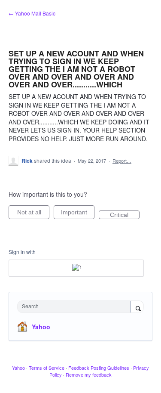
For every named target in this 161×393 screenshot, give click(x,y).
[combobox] (75, 306)
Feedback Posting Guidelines (98, 367)
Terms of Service (46, 367)
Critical (125, 215)
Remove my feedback (89, 374)
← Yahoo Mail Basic (32, 13)
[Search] (137, 307)
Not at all (33, 214)
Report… (121, 160)
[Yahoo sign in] (76, 268)
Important (77, 214)
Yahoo (41, 326)
